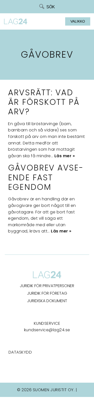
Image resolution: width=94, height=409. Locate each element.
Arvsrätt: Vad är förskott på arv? (43, 102)
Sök (50, 7)
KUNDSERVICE (47, 323)
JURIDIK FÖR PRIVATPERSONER (47, 286)
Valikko (77, 21)
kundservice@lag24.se (47, 330)
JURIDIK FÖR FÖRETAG (47, 293)
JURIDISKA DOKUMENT (47, 301)
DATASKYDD (20, 352)
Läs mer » (64, 156)
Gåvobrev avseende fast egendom (45, 177)
